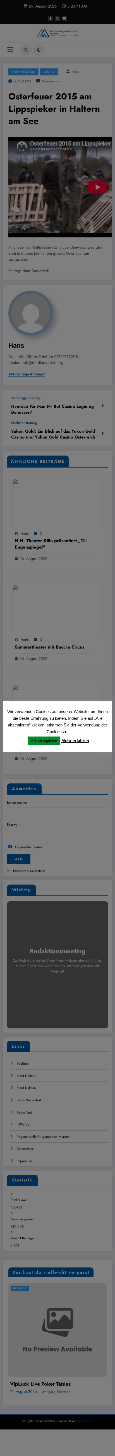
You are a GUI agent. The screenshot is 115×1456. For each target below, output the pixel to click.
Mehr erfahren (75, 740)
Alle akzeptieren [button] (44, 741)
